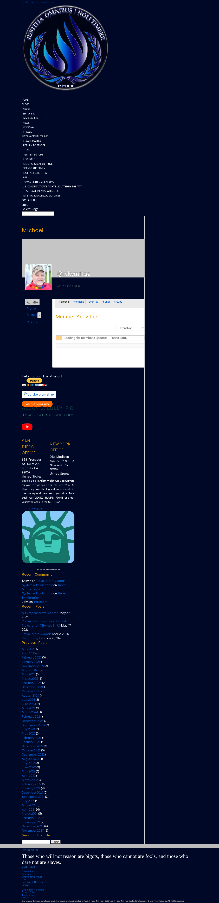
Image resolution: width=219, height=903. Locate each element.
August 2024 (30, 695)
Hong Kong (30, 638)
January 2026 (31, 661)
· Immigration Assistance (37, 163)
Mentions (78, 301)
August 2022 (30, 758)
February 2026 (32, 657)
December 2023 (32, 720)
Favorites (93, 301)
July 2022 (28, 763)
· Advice (26, 108)
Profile (31, 308)
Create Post (28, 871)
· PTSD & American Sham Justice (41, 190)
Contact (26, 897)
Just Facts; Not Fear (32, 882)
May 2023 (28, 733)
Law (24, 879)
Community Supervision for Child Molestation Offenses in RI (45, 623)
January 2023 (31, 741)
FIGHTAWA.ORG (32, 508)
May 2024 (28, 708)
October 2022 (31, 750)
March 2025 (30, 678)
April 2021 (28, 809)
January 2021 (31, 822)
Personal (64, 301)
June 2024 (29, 704)
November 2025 (33, 666)
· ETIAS (26, 149)
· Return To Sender (34, 145)
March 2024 (30, 712)
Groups (32, 322)
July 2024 (28, 699)
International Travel (32, 876)
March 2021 (30, 813)
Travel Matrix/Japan (50, 580)
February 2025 (32, 683)
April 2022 (29, 775)
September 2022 (33, 754)
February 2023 (32, 737)
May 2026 (28, 649)
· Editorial (28, 113)
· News (26, 122)
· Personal (28, 127)
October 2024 (31, 691)
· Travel (27, 131)
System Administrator (37, 585)
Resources (27, 874)
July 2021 (28, 801)
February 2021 (31, 818)
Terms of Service (30, 895)
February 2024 (32, 716)
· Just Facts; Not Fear (35, 172)
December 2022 (32, 746)
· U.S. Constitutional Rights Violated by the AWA (52, 186)
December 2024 (32, 687)
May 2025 (28, 674)
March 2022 (30, 780)
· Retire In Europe (32, 154)
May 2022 (28, 771)
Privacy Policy (28, 892)
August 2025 (30, 670)
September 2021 (33, 796)
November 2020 (33, 830)
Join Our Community (37, 404)
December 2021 (32, 792)
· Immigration (30, 118)
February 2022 (31, 784)
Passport (40, 601)
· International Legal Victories (41, 195)
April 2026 (29, 653)
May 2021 (28, 805)
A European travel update (40, 612)
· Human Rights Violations (38, 181)
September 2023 (33, 725)
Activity (32, 302)
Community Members (33, 889)
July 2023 (28, 729)
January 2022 (31, 788)
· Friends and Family (33, 168)
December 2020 (33, 826)
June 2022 (29, 767)
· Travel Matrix (31, 140)
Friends (33, 314)
